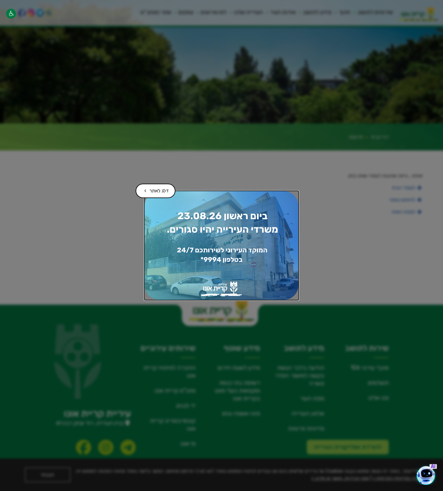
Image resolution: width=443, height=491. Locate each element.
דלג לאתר (154, 189)
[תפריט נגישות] (11, 14)
